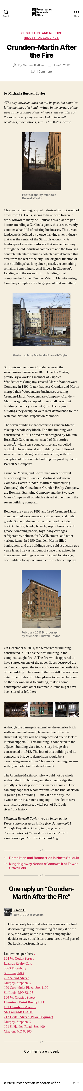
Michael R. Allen (33, 65)
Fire (58, 33)
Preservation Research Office (38, 1083)
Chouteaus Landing (37, 33)
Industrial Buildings (41, 37)
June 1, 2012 (61, 65)
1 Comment (44, 71)
